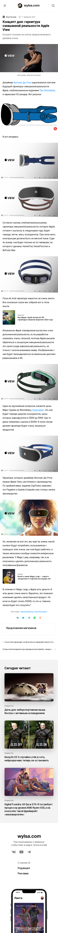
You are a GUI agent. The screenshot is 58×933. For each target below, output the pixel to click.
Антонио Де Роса (23, 82)
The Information (47, 90)
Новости (21, 315)
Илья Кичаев (11, 17)
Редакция (24, 868)
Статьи (20, 574)
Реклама (23, 873)
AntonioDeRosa (26, 612)
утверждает (37, 410)
